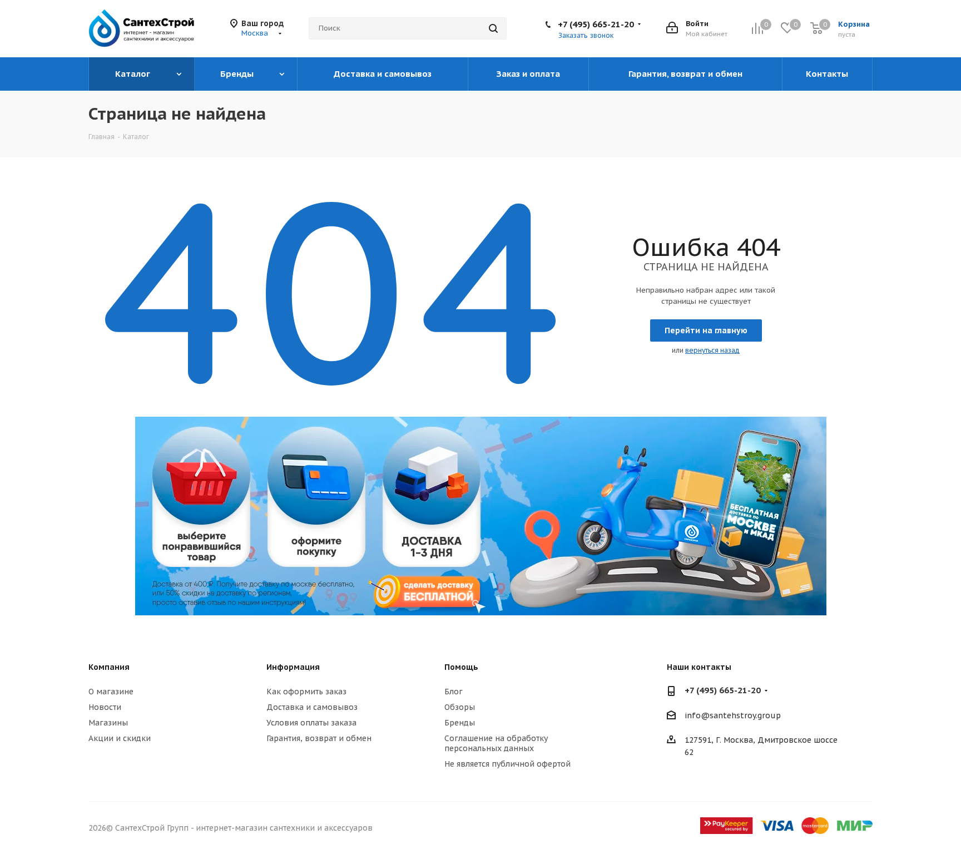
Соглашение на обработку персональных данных (496, 743)
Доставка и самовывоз (312, 707)
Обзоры (459, 707)
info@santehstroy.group (733, 715)
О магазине (110, 692)
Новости (104, 707)
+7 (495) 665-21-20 (596, 24)
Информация (293, 667)
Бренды (459, 723)
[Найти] (493, 28)
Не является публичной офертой (507, 764)
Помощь (461, 667)
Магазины (108, 723)
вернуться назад (712, 350)
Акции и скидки (119, 738)
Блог (453, 692)
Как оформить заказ (306, 692)
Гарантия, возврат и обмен (318, 738)
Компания (109, 667)
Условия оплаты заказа (311, 723)
